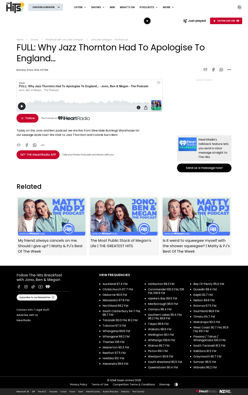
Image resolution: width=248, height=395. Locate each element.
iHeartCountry (93, 391)
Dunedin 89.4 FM (205, 289)
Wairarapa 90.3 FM (206, 322)
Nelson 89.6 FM (203, 300)
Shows (34, 39)
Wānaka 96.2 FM (205, 367)
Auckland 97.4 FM (115, 284)
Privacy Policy (78, 384)
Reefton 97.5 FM (114, 353)
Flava (72, 391)
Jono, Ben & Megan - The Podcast (109, 39)
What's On (127, 7)
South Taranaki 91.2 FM (209, 345)
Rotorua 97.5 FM (204, 306)
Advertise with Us (27, 315)
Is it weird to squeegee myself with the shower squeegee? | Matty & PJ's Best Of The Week (196, 226)
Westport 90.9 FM (160, 356)
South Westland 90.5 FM (165, 362)
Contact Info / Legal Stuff (33, 310)
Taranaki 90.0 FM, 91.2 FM (120, 320)
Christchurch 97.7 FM (118, 289)
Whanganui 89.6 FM (116, 331)
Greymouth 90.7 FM (207, 356)
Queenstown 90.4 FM (163, 367)
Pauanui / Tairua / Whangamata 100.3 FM (209, 338)
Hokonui (125, 391)
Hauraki (53, 391)
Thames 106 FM (113, 342)
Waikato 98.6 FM (159, 329)
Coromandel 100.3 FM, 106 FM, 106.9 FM (166, 291)
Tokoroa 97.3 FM (114, 326)
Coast (63, 391)
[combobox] (229, 69)
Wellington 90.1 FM (161, 335)
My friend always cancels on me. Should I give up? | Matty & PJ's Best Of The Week (52, 226)
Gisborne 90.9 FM (115, 295)
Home (20, 39)
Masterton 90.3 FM (116, 347)
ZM (33, 391)
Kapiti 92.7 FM (203, 295)
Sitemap (164, 384)
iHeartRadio (24, 320)
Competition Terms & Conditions (134, 384)
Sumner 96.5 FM (204, 362)
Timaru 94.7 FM (204, 316)
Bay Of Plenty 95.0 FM (208, 284)
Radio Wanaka (110, 391)
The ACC (42, 391)
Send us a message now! (204, 153)
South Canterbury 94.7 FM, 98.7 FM (121, 313)
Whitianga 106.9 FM (161, 340)
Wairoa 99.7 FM (158, 345)
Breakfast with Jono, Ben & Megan (64, 39)
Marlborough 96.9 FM (163, 304)
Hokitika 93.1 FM (113, 358)
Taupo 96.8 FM (158, 324)
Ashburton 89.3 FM (161, 284)
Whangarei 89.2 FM (116, 336)
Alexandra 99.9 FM (115, 364)
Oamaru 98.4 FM (159, 309)
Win (112, 7)
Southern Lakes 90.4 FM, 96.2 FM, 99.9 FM (165, 316)
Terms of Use (100, 384)
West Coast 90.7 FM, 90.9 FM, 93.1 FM (210, 329)
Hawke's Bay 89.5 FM (162, 298)
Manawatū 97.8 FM (116, 300)
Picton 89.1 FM (158, 351)
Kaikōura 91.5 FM (204, 351)
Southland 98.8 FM (206, 311)
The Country (138, 391)
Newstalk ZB (23, 391)
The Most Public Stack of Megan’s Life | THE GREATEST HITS (124, 226)
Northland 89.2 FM (115, 306)
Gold (80, 391)
